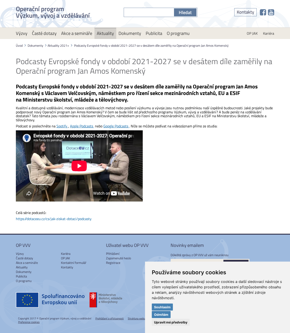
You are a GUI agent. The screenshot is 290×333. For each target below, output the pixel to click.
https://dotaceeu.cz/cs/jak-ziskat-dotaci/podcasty (54, 218)
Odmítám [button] (161, 314)
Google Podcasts (116, 126)
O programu (178, 33)
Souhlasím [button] (162, 307)
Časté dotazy (44, 33)
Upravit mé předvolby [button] (170, 322)
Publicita (154, 33)
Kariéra (268, 33)
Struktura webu (136, 318)
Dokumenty (129, 33)
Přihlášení (112, 253)
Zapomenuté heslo (118, 258)
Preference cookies (29, 322)
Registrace (113, 262)
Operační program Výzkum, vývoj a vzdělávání (53, 11)
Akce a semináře (76, 33)
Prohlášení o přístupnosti (109, 318)
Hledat (185, 12)
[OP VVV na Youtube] (271, 12)
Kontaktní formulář (73, 262)
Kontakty (245, 11)
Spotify (62, 126)
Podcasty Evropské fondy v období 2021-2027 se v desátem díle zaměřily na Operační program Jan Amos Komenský (151, 45)
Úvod (19, 45)
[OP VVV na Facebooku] (263, 12)
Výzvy (21, 33)
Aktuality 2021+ (58, 45)
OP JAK (252, 33)
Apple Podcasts (82, 126)
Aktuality (105, 33)
